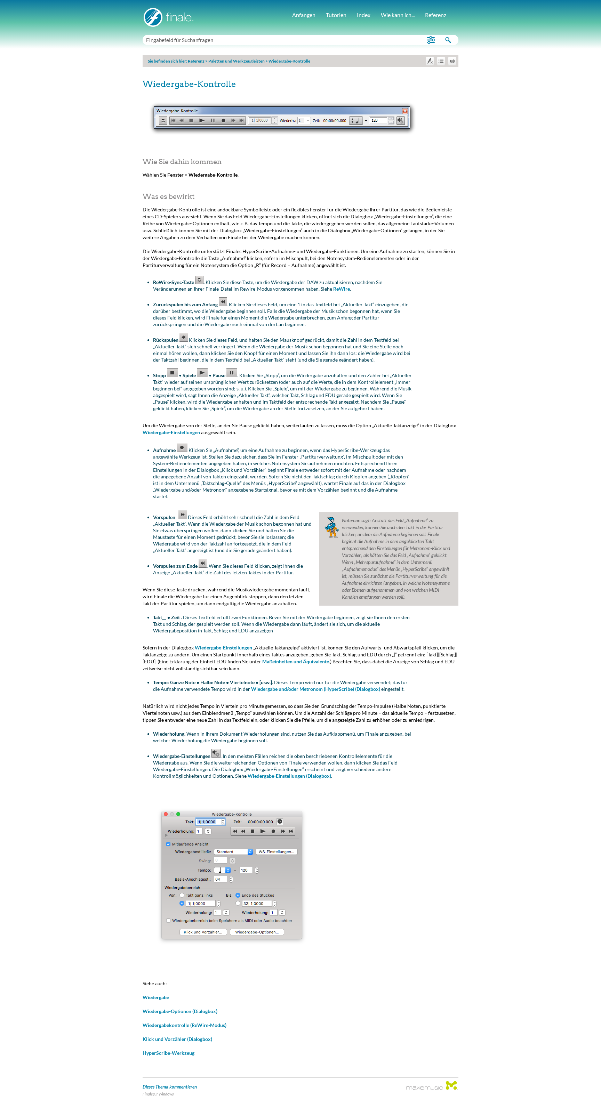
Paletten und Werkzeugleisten (236, 61)
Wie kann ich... (398, 14)
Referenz (435, 14)
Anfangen (303, 14)
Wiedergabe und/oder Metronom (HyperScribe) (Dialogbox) (315, 689)
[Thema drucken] (452, 61)
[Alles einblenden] (441, 61)
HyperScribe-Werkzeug (168, 1053)
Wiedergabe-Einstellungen (171, 432)
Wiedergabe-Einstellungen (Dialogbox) (289, 776)
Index (363, 14)
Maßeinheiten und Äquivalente (295, 661)
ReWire (341, 289)
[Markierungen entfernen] (430, 61)
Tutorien (336, 14)
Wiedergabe (156, 997)
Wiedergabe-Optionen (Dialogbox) (180, 1011)
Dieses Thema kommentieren (170, 1087)
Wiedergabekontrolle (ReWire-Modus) (184, 1025)
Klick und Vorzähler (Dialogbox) (177, 1039)
